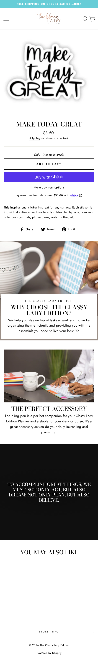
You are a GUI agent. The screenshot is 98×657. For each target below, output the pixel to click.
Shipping (34, 138)
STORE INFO (49, 631)
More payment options (49, 187)
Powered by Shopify (48, 653)
